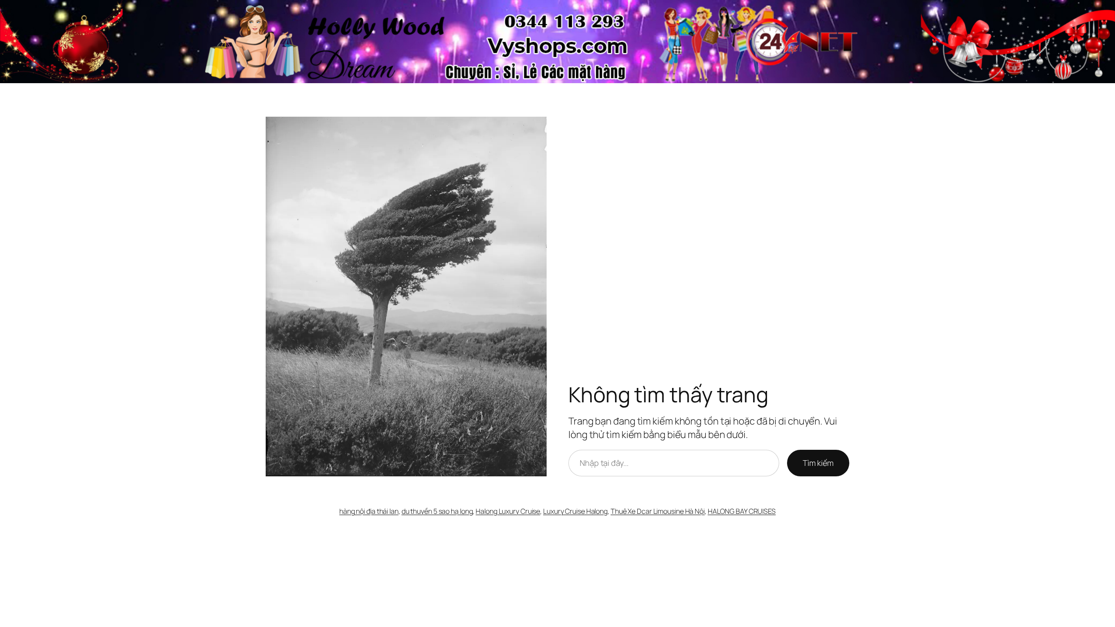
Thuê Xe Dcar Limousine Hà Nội (658, 511)
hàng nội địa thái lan (369, 511)
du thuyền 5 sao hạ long (437, 511)
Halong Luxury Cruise (508, 511)
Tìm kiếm (818, 463)
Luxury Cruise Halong (575, 511)
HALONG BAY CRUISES (742, 511)
